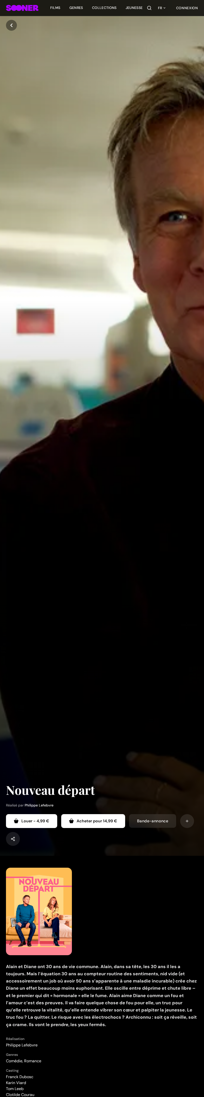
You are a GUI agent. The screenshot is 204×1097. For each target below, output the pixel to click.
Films (55, 7)
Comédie (14, 1061)
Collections (104, 7)
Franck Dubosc (19, 1076)
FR (160, 8)
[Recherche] (149, 7)
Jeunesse (134, 7)
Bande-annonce (152, 821)
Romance (32, 1061)
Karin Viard (16, 1082)
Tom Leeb (15, 1088)
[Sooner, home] (22, 8)
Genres (76, 7)
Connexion (187, 8)
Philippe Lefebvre (39, 805)
